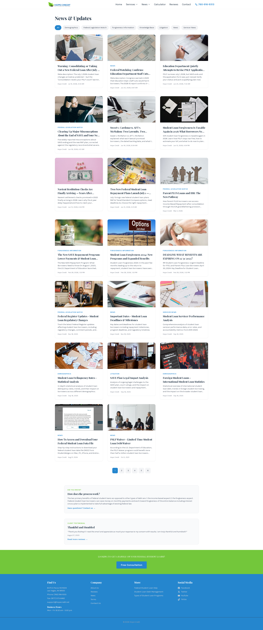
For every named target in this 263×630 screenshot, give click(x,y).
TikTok (184, 599)
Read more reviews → (78, 539)
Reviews (173, 4)
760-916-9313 (206, 4)
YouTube (184, 595)
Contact (186, 4)
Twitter (184, 592)
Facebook (185, 588)
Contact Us (96, 603)
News (145, 4)
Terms (93, 599)
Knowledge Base (147, 27)
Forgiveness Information (123, 27)
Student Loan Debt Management (148, 592)
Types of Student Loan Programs (148, 595)
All (58, 27)
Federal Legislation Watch (95, 27)
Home (118, 4)
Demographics (71, 27)
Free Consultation (131, 564)
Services (130, 4)
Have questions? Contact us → (81, 508)
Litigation (163, 27)
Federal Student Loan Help (146, 588)
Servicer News (190, 27)
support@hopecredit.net (58, 602)
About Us (95, 588)
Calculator (160, 4)
